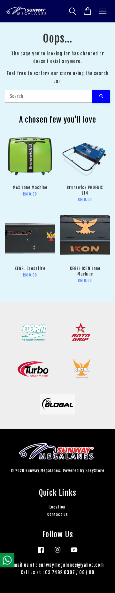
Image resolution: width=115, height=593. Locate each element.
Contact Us (57, 514)
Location (57, 507)
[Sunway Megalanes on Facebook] (40, 552)
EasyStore (95, 470)
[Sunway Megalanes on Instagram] (57, 552)
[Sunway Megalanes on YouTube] (74, 552)
